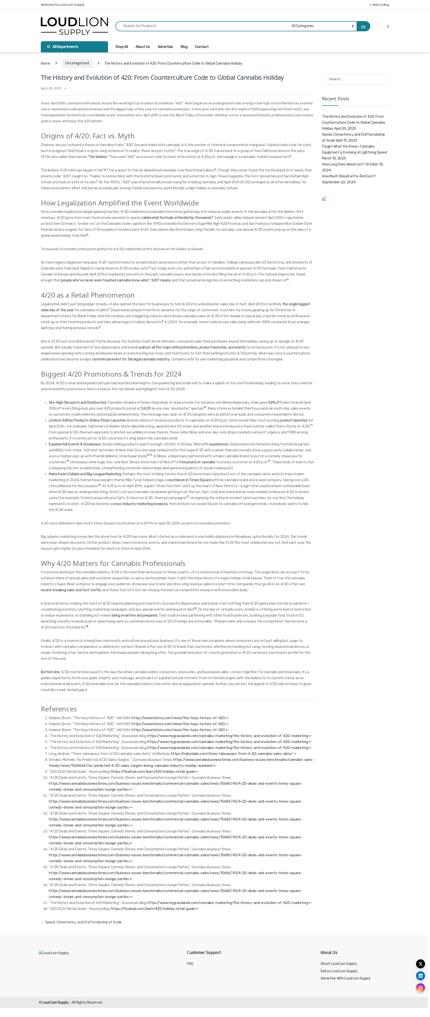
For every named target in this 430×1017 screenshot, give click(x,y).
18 (195, 608)
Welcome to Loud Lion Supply (62, 4)
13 (151, 455)
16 (99, 484)
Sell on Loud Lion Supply (339, 971)
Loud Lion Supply (56, 1002)
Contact (202, 47)
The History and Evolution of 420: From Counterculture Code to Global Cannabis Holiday (353, 123)
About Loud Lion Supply (339, 964)
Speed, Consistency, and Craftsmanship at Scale (81, 922)
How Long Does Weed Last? (343, 164)
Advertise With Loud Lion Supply (346, 978)
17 (187, 496)
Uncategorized (77, 63)
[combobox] (202, 26)
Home (45, 63)
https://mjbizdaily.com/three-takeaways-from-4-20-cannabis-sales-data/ (232, 754)
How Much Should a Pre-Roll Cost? (349, 176)
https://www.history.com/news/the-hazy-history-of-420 (178, 718)
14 (67, 461)
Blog (184, 47)
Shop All (121, 47)
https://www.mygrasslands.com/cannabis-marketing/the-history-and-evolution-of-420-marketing (227, 736)
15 (269, 461)
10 (204, 407)
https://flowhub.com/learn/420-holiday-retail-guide (153, 772)
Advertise (165, 47)
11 (311, 425)
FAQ (190, 964)
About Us (143, 47)
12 (148, 455)
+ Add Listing (379, 4)
